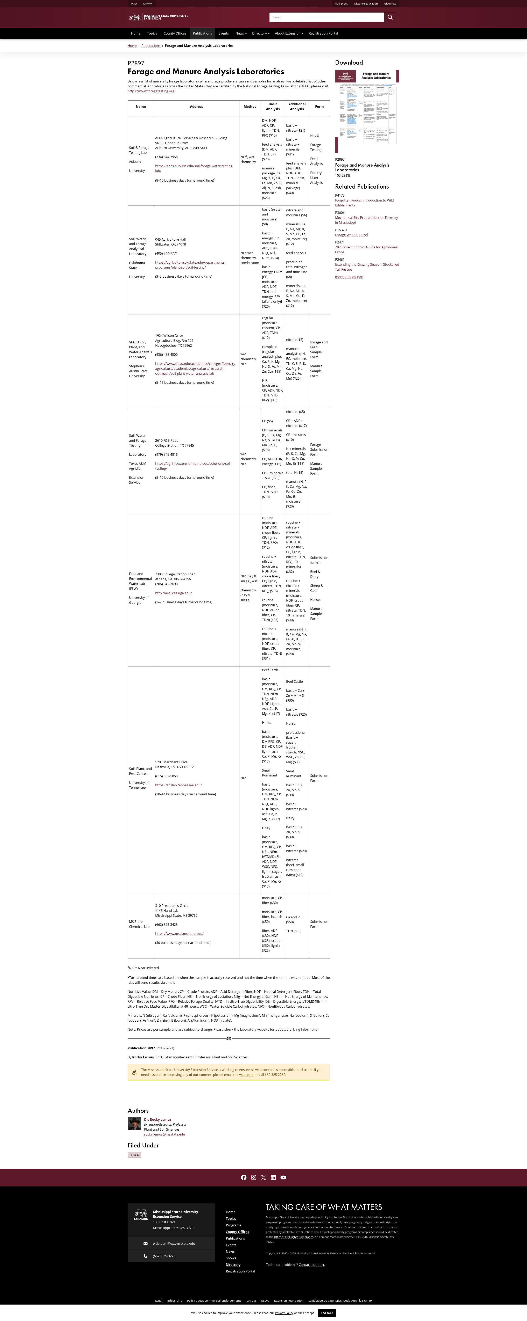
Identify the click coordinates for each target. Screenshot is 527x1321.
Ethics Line (174, 1300)
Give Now (390, 3)
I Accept (327, 1312)
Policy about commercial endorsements (214, 1300)
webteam (246, 1074)
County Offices (175, 33)
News (240, 33)
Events (224, 33)
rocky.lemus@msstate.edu (164, 1134)
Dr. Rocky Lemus (157, 1119)
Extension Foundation (288, 1300)
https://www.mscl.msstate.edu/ (179, 933)
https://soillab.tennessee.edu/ (178, 785)
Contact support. (312, 1264)
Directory (259, 33)
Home (135, 33)
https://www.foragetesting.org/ (152, 91)
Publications (202, 33)
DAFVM (147, 3)
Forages (134, 1154)
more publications (349, 277)
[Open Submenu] (246, 33)
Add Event (341, 3)
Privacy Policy (284, 1313)
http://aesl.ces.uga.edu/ (173, 593)
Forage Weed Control (351, 235)
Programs (233, 1225)
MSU (134, 3)
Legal (158, 1300)
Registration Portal (323, 33)
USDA (265, 1300)
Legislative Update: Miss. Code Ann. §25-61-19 (340, 1300)
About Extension (288, 33)
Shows (231, 1258)
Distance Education (366, 3)
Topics (152, 33)
